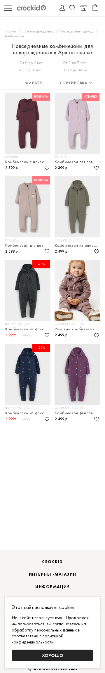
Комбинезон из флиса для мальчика (28, 329)
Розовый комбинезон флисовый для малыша (78, 329)
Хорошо (52, 655)
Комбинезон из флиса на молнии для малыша (78, 245)
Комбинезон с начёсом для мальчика (28, 162)
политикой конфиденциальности (37, 639)
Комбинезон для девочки (78, 162)
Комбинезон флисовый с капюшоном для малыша (78, 413)
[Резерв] (83, 8)
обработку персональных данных (44, 630)
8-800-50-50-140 (55, 669)
